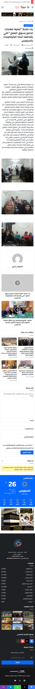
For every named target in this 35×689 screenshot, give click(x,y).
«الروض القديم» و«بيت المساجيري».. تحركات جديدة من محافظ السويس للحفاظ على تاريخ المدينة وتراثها (9, 351)
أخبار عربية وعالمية (27, 584)
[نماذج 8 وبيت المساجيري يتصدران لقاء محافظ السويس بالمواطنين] (25, 364)
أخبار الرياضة (29, 575)
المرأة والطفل (28, 593)
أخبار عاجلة (29, 581)
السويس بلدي (26, 45)
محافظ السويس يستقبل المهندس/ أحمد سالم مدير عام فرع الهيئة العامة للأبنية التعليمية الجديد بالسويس (10, 374)
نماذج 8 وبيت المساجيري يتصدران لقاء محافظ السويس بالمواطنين (26, 372)
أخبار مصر (29, 587)
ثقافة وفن (29, 596)
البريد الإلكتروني (28, 429)
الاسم (31, 420)
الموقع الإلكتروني (28, 437)
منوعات (30, 602)
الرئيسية (29, 21)
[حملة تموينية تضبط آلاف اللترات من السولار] (28, 627)
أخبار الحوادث (28, 572)
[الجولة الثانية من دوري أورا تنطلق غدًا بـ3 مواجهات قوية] (6, 614)
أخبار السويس (22, 21)
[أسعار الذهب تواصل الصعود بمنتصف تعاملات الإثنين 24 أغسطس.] (6, 627)
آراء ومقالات (29, 569)
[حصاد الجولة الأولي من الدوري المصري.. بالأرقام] (17, 627)
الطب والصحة (28, 590)
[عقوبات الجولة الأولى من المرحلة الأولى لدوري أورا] (28, 614)
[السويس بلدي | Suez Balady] (22, 7)
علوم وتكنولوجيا (27, 599)
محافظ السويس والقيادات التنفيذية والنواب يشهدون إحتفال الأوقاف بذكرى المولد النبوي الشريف (26, 351)
